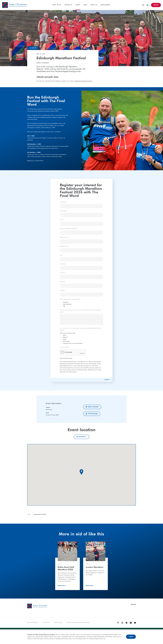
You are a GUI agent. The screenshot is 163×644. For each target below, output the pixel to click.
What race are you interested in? (70, 299)
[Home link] (14, 5)
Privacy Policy (58, 622)
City (61, 255)
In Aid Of (45, 4)
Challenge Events (134, 3)
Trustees (31, 3)
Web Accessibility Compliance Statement (78, 622)
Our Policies (46, 622)
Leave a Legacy (134, 5)
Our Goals (63, 3)
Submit (107, 379)
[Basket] (147, 5)
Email (62, 219)
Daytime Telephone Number (69, 228)
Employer (62, 281)
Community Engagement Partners (128, 3)
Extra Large (66, 341)
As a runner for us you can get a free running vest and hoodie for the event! (80, 329)
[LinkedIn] (131, 623)
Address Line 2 (64, 246)
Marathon (66, 302)
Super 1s (4, 0)
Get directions (80, 436)
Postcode (63, 264)
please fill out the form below (83, 81)
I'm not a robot (65, 347)
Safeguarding (112, 0)
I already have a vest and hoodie (72, 343)
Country (63, 273)
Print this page (93, 413)
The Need (63, 5)
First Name (63, 202)
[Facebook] (118, 623)
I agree (131, 636)
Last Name (63, 211)
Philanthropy (6, 0)
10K (64, 306)
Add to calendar (93, 407)
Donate (156, 5)
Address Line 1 (65, 237)
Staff (30, 0)
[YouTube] (135, 623)
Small (64, 335)
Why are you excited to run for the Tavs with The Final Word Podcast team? (80, 311)
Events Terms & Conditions (131, 4)
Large (64, 339)
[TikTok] (126, 623)
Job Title (62, 290)
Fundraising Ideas (134, 0)
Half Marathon (67, 304)
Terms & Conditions (32, 622)
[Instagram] (122, 623)
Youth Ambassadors (35, 5)
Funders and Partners (124, 0)
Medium (65, 337)
